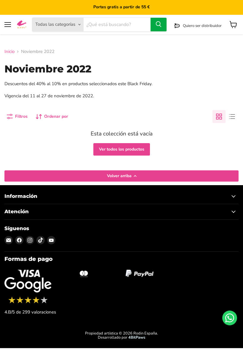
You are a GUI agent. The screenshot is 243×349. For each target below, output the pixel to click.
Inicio (9, 51)
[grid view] (219, 116)
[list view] (232, 116)
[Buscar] (159, 24)
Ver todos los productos (121, 149)
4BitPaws (136, 337)
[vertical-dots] (28, 303)
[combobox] (117, 24)
